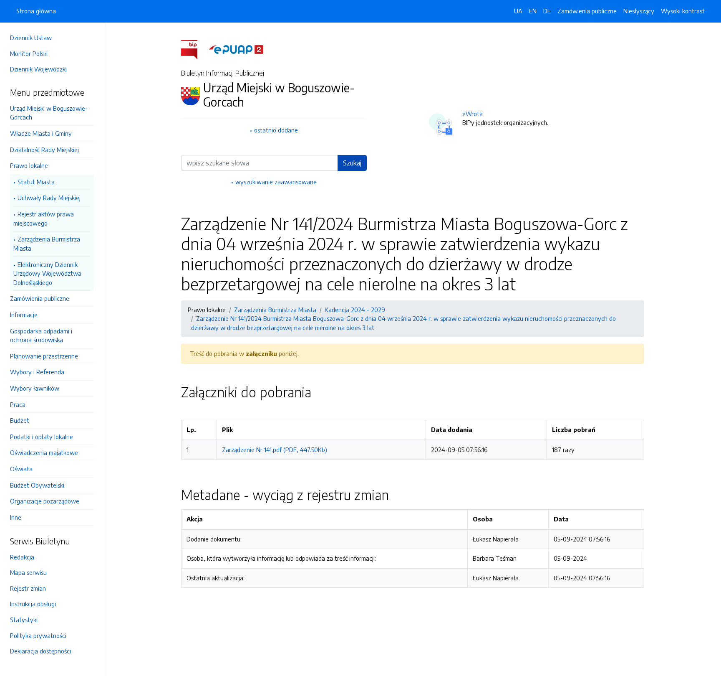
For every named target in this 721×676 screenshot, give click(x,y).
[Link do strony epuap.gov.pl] (236, 49)
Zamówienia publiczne (39, 298)
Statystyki (24, 619)
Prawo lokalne (29, 165)
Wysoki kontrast (683, 11)
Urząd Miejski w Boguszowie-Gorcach (49, 112)
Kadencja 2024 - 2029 (355, 309)
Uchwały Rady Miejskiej (49, 197)
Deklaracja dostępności (40, 651)
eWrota (472, 113)
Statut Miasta (36, 182)
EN (533, 11)
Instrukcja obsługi (33, 603)
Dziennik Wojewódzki (38, 69)
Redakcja (22, 557)
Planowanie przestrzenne (44, 356)
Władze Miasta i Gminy (41, 133)
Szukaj (352, 163)
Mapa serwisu (28, 572)
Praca (17, 404)
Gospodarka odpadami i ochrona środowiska (41, 335)
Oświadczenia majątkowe (44, 452)
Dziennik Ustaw (31, 37)
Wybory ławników (34, 388)
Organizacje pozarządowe (44, 501)
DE (547, 11)
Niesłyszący (638, 11)
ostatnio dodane (276, 130)
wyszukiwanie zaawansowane (276, 182)
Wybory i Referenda (37, 372)
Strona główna (36, 11)
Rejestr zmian (28, 588)
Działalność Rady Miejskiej (44, 149)
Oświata (21, 469)
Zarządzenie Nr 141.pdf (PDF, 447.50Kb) (274, 449)
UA (518, 11)
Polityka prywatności (38, 635)
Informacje (24, 314)
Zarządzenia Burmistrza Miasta (46, 243)
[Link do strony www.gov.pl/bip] (194, 49)
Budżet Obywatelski (37, 485)
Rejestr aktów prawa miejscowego (43, 218)
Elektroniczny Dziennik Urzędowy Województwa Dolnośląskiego (47, 273)
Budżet (19, 420)
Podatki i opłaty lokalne (41, 436)
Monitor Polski (29, 53)
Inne (15, 517)
